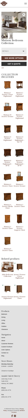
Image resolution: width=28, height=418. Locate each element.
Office (3, 323)
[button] (23, 14)
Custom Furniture (6, 347)
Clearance (4, 329)
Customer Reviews (7, 343)
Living (3, 320)
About (3, 340)
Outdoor (3, 326)
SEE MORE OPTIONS (14, 58)
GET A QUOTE (14, 64)
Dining (3, 317)
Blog (2, 356)
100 (2, 68)
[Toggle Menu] (25, 3)
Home (3, 337)
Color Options (5, 350)
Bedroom (4, 314)
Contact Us (4, 353)
